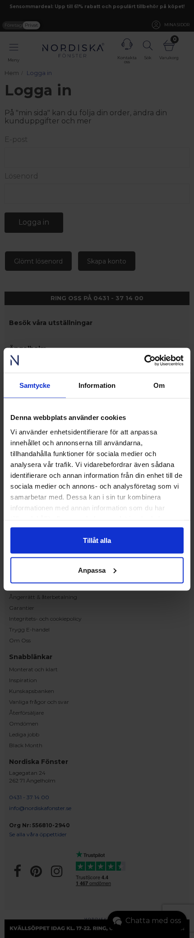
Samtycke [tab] (35, 385)
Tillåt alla (97, 540)
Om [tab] (159, 385)
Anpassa (92, 570)
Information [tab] (97, 385)
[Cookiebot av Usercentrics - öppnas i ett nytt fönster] (144, 360)
